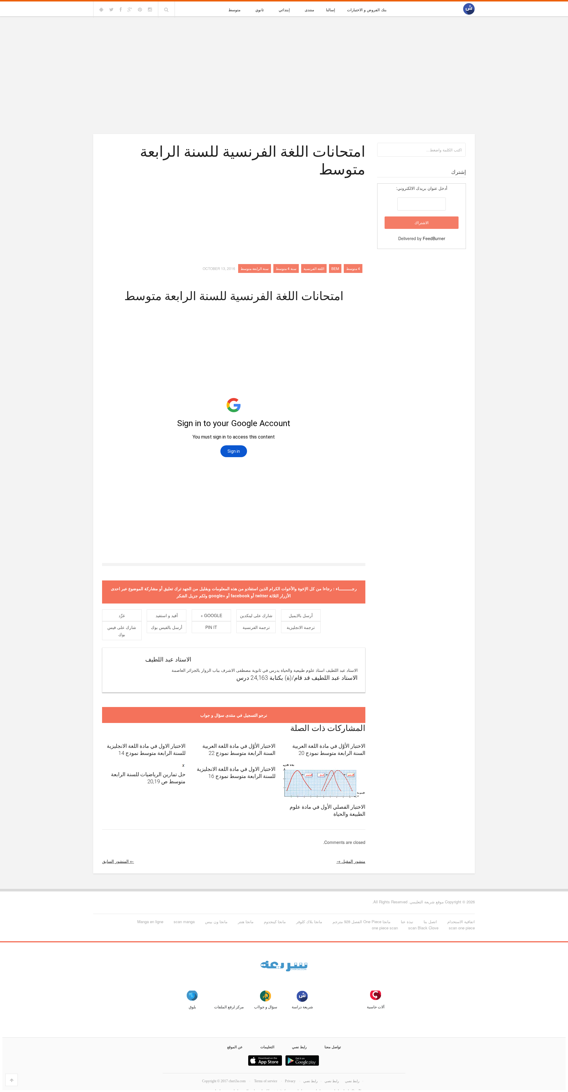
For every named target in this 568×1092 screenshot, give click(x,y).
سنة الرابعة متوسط (255, 268)
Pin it (211, 627)
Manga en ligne (150, 921)
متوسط (234, 9)
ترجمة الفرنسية (256, 627)
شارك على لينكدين (256, 615)
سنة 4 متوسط (286, 268)
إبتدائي (284, 9)
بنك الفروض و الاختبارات (367, 9)
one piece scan (385, 928)
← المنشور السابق (118, 861)
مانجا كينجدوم (275, 921)
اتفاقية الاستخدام (461, 921)
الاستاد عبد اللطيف (168, 659)
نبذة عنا (407, 921)
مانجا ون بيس (216, 921)
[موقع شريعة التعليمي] (469, 9)
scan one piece (462, 928)
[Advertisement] (284, 62)
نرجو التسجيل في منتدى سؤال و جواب (233, 715)
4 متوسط (353, 268)
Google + (211, 615)
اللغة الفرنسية (314, 268)
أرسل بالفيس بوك (166, 627)
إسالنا (330, 9)
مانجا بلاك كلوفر (309, 921)
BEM (335, 268)
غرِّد (122, 615)
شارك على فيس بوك (121, 630)
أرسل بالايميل (301, 615)
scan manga (184, 921)
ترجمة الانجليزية (301, 627)
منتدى (309, 9)
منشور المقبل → (350, 861)
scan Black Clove (423, 928)
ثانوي (259, 9)
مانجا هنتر (246, 921)
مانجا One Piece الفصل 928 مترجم (361, 921)
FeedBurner (434, 238)
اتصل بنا (430, 921)
